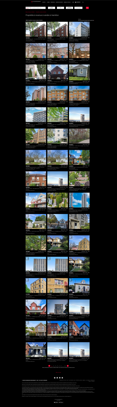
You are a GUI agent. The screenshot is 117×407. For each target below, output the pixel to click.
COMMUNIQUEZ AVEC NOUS (62, 380)
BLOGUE (75, 380)
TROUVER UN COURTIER (59, 2)
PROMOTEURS (53, 2)
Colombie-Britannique (35, 384)
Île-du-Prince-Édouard (68, 384)
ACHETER (43, 2)
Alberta (31, 384)
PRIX (60, 7)
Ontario (27, 384)
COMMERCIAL (84, 380)
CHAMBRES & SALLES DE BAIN (69, 8)
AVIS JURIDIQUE (88, 380)
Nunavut (75, 384)
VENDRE (48, 2)
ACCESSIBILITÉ (93, 381)
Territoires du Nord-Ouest (59, 384)
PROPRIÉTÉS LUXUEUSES (79, 380)
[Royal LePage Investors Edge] (36, 2)
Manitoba (39, 384)
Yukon (72, 384)
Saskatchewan (42, 384)
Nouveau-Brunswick (47, 384)
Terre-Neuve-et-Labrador (52, 384)
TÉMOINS (90, 381)
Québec (29, 384)
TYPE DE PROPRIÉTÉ (51, 8)
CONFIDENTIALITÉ (92, 380)
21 (65, 365)
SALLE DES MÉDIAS (71, 380)
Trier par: (79, 19)
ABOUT (73, 2)
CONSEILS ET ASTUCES (67, 2)
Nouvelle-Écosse (64, 384)
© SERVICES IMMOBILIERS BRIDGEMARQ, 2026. (30, 380)
